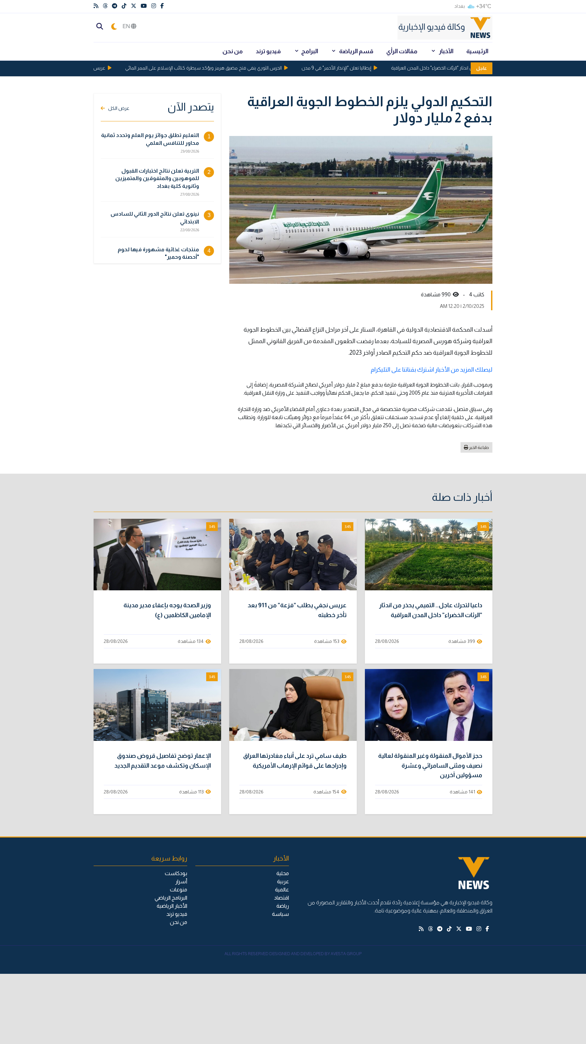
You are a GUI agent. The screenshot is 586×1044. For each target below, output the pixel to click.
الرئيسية (477, 51)
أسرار (181, 881)
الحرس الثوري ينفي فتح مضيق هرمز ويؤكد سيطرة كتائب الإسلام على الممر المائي (219, 68)
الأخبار (445, 51)
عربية (283, 881)
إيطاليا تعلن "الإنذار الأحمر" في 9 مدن (352, 68)
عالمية (282, 889)
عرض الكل (119, 108)
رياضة (282, 906)
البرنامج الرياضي (171, 898)
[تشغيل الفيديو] (428, 555)
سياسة (280, 914)
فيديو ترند (268, 51)
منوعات (178, 889)
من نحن (232, 51)
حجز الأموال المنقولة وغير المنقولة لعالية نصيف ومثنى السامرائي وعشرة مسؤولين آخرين (430, 765)
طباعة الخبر (478, 447)
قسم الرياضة (355, 51)
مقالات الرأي (401, 51)
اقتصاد (281, 898)
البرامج (309, 51)
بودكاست (176, 873)
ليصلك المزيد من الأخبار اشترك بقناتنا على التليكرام (431, 369)
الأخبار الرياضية (172, 906)
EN (126, 26)
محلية (282, 873)
